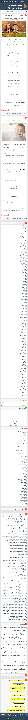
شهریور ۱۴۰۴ (23, 228)
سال (2, 508)
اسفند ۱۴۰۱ (23, 257)
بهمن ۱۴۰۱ (23, 258)
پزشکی (24, 443)
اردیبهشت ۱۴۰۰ (22, 267)
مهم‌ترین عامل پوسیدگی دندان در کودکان (18, 551)
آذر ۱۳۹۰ (24, 377)
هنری (25, 503)
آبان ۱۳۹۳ (24, 325)
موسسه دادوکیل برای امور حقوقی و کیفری (17, 537)
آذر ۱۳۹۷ (24, 276)
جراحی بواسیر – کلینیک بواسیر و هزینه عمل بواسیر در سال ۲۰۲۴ (13, 556)
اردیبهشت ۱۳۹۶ (22, 287)
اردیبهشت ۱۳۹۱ (22, 370)
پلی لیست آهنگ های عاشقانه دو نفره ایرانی (17, 572)
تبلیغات (16, 1)
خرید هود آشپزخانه (22, 581)
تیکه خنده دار (8, 644)
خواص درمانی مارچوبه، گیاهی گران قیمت (18, 548)
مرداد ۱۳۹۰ (23, 383)
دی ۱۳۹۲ (24, 340)
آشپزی (24, 434)
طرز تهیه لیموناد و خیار (21, 552)
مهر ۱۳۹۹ (24, 272)
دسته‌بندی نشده (22, 464)
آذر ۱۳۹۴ (24, 305)
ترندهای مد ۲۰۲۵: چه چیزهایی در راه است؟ (17, 543)
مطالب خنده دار (18, 669)
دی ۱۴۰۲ (24, 249)
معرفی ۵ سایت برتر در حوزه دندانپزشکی (18, 596)
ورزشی (24, 504)
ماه (4, 508)
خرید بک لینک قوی (14, 421)
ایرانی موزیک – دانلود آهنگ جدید (19, 565)
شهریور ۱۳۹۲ (23, 346)
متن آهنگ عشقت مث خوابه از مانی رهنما (18, 545)
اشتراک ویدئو (18, 684)
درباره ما (6, 1)
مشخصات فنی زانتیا (22, 559)
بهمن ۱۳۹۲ (23, 338)
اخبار (25, 437)
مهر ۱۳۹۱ (24, 362)
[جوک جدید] (14, 141)
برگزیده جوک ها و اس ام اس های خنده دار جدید (12, 15)
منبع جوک (7, 669)
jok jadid (17, 627)
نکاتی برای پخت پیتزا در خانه (20, 575)
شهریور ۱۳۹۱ (23, 364)
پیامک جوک (23, 113)
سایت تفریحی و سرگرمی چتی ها (10, 714)
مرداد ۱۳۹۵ (23, 297)
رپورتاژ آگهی (23, 468)
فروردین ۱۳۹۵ (23, 300)
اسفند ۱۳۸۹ (23, 391)
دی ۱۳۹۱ (24, 358)
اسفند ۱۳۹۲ (23, 337)
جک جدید (14, 662)
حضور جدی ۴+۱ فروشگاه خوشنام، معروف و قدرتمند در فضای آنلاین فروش (13, 583)
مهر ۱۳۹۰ (24, 380)
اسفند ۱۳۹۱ (23, 355)
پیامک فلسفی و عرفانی (21, 455)
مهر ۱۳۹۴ (24, 308)
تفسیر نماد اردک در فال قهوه (20, 524)
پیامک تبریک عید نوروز (21, 446)
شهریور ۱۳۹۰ (23, 382)
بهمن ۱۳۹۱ (23, 356)
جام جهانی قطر (14, 412)
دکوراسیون (23, 465)
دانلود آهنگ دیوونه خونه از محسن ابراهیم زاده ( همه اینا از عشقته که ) (13, 580)
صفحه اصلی (21, 1)
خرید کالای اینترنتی (17, 699)
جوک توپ (16, 651)
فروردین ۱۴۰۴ (23, 236)
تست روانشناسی (22, 456)
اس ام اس (24, 438)
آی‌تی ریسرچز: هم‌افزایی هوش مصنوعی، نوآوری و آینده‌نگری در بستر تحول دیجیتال (13, 533)
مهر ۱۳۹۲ (24, 344)
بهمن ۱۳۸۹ (23, 392)
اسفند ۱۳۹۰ (23, 373)
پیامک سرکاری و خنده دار (16, 113)
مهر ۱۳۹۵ (24, 296)
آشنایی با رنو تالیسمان (21, 571)
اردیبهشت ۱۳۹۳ (22, 334)
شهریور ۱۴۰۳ (23, 240)
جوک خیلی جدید (15, 655)
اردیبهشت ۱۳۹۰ (22, 388)
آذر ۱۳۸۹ (24, 395)
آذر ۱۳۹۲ (24, 341)
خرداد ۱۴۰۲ (23, 252)
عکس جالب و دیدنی (22, 479)
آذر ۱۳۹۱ (24, 359)
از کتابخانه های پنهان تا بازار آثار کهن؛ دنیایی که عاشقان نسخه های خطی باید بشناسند (13, 519)
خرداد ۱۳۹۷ (23, 279)
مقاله (25, 501)
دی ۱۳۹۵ (24, 291)
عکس (25, 476)
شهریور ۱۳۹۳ (23, 328)
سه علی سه (17, 665)
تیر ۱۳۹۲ (24, 349)
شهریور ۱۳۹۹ (23, 273)
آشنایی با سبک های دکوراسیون (20, 601)
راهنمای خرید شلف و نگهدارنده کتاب (19, 531)
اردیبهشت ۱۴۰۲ (22, 254)
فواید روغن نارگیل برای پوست (20, 574)
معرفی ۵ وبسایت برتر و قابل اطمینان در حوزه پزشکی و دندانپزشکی (13, 595)
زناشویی (24, 470)
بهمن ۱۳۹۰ (23, 374)
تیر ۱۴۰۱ (24, 260)
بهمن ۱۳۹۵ (23, 290)
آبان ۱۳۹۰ (24, 379)
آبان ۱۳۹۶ (24, 282)
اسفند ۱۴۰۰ (23, 263)
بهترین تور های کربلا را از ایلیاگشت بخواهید (17, 557)
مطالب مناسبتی (23, 500)
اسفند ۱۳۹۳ (23, 319)
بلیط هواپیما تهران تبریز (16, 710)
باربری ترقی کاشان (22, 530)
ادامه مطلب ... (5, 110)
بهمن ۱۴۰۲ (23, 248)
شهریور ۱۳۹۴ (23, 310)
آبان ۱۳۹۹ (24, 270)
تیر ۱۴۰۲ (24, 251)
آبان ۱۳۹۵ (24, 294)
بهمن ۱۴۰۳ (23, 237)
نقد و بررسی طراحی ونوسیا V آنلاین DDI (18, 528)
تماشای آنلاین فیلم (14, 417)
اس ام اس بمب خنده (9, 630)
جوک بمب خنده (23, 651)
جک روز (9, 662)
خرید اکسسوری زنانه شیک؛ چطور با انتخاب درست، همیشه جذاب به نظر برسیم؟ (13, 518)
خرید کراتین (19, 702)
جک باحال (4, 658)
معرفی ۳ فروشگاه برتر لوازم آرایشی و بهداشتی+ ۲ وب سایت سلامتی (13, 599)
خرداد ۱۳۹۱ (23, 368)
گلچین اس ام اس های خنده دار (12, 672)
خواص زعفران (23, 549)
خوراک (9, 718)
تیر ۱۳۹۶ (24, 285)
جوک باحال (6, 647)
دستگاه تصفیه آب (22, 569)
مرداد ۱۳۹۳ (23, 329)
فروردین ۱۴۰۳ (23, 246)
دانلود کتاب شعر (14, 410)
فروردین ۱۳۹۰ (23, 389)
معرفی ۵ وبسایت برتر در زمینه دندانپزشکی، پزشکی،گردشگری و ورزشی (13, 586)
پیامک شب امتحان (22, 452)
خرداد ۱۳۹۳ (23, 332)
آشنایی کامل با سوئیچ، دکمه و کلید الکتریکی (17, 563)
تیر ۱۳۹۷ (24, 278)
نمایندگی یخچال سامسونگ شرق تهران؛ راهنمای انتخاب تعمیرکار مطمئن (13, 516)
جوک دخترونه (6, 655)
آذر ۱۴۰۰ (24, 264)
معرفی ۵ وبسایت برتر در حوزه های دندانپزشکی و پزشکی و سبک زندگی (13, 593)
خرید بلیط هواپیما (17, 706)
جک (9, 658)
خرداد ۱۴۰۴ (23, 233)
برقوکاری (24, 620)
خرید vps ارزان (18, 695)
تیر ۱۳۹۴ (24, 313)
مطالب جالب (23, 492)
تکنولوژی (24, 458)
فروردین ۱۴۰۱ (23, 261)
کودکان (24, 485)
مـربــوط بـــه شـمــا (22, 486)
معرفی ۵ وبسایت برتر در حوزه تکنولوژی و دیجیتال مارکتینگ (14, 590)
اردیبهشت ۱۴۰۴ (22, 234)
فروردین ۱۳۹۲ (23, 353)
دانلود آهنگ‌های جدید (14, 419)
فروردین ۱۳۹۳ (23, 335)
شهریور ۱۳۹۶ (23, 284)
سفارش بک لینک (14, 423)
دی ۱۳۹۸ (24, 275)
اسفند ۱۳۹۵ (23, 288)
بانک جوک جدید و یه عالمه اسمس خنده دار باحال (12, 118)
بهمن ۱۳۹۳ (23, 320)
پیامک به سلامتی (22, 444)
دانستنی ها (23, 461)
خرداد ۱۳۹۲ (23, 350)
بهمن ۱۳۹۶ (23, 281)
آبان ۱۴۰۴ (24, 227)
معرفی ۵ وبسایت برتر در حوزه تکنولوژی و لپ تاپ (16, 592)
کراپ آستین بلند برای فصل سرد (19, 521)
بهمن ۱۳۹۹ (23, 269)
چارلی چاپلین (23, 459)
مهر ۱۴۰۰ (24, 266)
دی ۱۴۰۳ (24, 239)
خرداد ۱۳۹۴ (23, 314)
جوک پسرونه (12, 658)
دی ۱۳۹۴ (24, 304)
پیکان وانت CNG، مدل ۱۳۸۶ (20, 562)
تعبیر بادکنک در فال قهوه (21, 522)
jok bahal (13, 627)
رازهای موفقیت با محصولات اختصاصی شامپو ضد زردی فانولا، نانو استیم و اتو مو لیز (13, 577)
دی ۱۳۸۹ (24, 394)
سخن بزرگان (23, 471)
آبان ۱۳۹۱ (24, 361)
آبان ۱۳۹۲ (24, 343)
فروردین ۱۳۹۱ (23, 371)
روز (7, 508)
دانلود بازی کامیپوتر (17, 688)
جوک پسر (16, 658)
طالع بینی (24, 474)
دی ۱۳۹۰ (24, 376)
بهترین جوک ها (14, 644)
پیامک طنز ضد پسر (22, 453)
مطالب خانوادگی (23, 494)
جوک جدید (10, 651)
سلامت (24, 473)
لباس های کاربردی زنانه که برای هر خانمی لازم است (16, 525)
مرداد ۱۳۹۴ (23, 311)
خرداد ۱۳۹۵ (23, 299)
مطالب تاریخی (23, 491)
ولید (5, 718)
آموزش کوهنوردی (17, 691)
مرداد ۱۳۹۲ (23, 347)
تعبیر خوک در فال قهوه (21, 527)
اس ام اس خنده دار (14, 637)
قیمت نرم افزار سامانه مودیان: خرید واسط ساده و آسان (15, 566)
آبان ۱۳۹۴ (24, 307)
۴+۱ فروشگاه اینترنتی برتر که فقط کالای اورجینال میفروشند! (14, 598)
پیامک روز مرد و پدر (22, 449)
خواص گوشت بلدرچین (21, 546)
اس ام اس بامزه (17, 630)
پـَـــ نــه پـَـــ (24, 441)
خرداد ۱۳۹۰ (23, 386)
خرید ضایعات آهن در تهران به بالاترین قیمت (17, 619)
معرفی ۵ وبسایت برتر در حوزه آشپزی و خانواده (17, 589)
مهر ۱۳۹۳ (24, 326)
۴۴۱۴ (24, 432)
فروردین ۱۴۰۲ (23, 255)
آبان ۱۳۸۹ (24, 397)
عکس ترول (23, 477)
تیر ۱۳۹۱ (24, 367)
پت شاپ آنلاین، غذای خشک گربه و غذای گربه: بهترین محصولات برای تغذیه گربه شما (13, 536)
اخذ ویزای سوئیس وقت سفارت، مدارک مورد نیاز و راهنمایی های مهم (13, 560)
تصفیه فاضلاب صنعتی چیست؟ (20, 534)
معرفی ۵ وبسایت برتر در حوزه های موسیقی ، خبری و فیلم (15, 584)
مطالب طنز (8, 113)
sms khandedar (23, 627)
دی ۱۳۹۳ (24, 322)
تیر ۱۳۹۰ (24, 385)
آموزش (24, 435)
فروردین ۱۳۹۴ (23, 317)
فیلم (25, 483)
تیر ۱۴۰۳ (24, 242)
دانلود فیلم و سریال (17, 680)
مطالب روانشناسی (22, 495)
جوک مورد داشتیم (21, 658)
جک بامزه (24, 662)
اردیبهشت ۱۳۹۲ (22, 352)
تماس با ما (11, 1)
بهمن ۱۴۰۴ (23, 225)
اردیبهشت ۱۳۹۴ (22, 316)
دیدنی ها (24, 467)
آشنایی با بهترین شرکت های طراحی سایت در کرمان (16, 568)
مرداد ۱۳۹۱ (23, 365)
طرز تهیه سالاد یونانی (22, 554)
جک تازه (19, 662)
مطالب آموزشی (23, 489)
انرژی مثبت (23, 440)
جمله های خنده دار (19, 648)
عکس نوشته (23, 482)
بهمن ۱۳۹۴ (23, 302)
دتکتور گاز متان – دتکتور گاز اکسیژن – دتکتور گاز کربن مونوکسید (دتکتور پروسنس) (13, 540)
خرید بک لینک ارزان (14, 425)
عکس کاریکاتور (23, 480)
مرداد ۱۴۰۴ (23, 230)
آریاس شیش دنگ (22, 578)
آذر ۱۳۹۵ (24, 293)
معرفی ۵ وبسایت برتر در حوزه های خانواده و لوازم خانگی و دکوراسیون (13, 587)
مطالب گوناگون (23, 498)
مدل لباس (24, 488)
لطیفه (13, 665)
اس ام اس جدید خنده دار (11, 634)
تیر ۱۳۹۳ (24, 331)
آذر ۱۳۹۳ (24, 323)
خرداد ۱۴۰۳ (23, 243)
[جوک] (14, 37)
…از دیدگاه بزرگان (22, 431)
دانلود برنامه (23, 462)
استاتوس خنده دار (21, 644)
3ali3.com (8, 627)
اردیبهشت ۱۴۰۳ (22, 245)
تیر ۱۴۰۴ (24, 231)
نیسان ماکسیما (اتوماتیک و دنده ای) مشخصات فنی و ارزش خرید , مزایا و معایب (13, 602)
